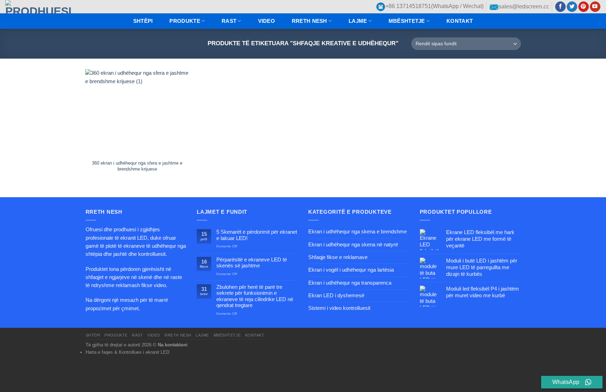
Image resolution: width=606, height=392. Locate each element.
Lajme (358, 21)
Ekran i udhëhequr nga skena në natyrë (353, 244)
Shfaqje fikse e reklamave (338, 257)
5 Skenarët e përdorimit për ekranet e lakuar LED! (256, 235)
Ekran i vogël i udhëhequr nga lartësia (351, 270)
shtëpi (143, 21)
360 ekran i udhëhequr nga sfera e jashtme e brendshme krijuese (137, 166)
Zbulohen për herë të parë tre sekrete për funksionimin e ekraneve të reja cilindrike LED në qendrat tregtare (254, 296)
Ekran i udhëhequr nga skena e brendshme (357, 231)
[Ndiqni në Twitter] (572, 6)
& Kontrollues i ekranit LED (141, 352)
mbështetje (407, 21)
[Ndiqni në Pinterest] (583, 6)
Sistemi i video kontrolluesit (339, 308)
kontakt (459, 21)
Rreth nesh (309, 21)
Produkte (184, 21)
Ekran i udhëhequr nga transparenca (349, 283)
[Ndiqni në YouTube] (595, 6)
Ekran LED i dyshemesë (336, 295)
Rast (229, 21)
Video (266, 21)
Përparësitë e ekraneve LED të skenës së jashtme (251, 262)
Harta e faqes (99, 352)
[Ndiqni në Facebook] (560, 6)
